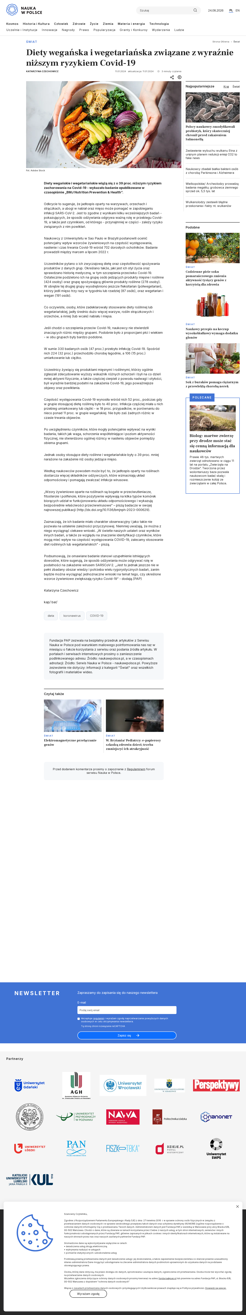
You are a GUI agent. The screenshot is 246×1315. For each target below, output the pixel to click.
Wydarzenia (161, 30)
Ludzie (179, 30)
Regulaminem (136, 769)
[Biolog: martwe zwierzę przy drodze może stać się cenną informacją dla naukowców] (212, 445)
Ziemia (108, 24)
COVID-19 (96, 615)
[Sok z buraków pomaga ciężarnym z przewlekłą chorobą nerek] (213, 366)
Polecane (202, 397)
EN (238, 10)
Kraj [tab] (226, 86)
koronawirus (72, 615)
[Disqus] (103, 834)
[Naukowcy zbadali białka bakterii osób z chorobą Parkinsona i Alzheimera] (213, 171)
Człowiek (61, 24)
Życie (94, 24)
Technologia (159, 24)
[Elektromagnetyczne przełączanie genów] (73, 726)
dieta (51, 615)
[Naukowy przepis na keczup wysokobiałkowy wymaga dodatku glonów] (213, 315)
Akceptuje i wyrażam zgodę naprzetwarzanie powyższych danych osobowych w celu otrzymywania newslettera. (124, 1020)
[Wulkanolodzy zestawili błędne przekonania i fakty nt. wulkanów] (213, 204)
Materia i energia (131, 24)
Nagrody (68, 30)
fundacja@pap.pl (167, 1278)
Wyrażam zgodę (88, 1294)
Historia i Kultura (36, 24)
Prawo (84, 30)
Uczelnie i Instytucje (21, 30)
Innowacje (49, 30)
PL (231, 10)
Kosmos (12, 24)
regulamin (98, 1018)
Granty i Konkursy (134, 30)
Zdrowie (79, 24)
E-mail (81, 1002)
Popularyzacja (104, 30)
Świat (31, 42)
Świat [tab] (236, 86)
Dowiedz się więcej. (215, 1288)
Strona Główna (221, 41)
